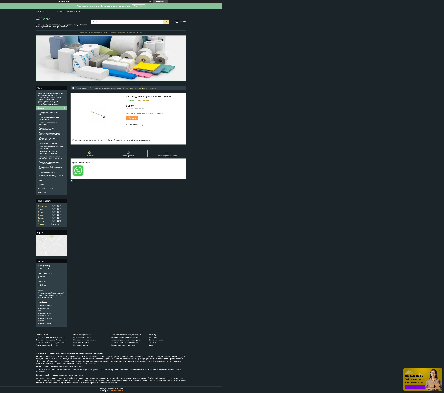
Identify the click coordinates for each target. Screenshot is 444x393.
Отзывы (41, 184)
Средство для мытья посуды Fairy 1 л (50, 337)
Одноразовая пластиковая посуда (49, 113)
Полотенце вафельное (82, 337)
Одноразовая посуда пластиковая (124, 345)
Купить (133, 118)
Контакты (131, 33)
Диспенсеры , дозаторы (48, 143)
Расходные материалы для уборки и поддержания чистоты (51, 134)
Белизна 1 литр (42, 335)
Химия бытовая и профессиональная (125, 337)
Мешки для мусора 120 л (82, 335)
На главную (153, 335)
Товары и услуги (82, 88)
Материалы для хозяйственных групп (125, 340)
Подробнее (139, 6)
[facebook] (71, 181)
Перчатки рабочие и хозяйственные (46, 128)
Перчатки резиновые (81, 345)
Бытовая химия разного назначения (48, 123)
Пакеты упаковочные (47, 172)
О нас (139, 33)
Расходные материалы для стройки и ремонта (49, 163)
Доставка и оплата (117, 33)
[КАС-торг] (62, 18)
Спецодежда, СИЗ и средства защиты (50, 168)
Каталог (41, 108)
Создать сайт (59, 1)
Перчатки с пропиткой (81, 342)
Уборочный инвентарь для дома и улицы (105, 88)
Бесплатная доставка (142, 140)
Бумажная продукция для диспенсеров (49, 118)
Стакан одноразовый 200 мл (47, 345)
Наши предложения (97, 33)
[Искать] (166, 22)
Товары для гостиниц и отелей (51, 176)
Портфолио (42, 192)
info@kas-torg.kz (46, 266)
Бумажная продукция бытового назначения (51, 147)
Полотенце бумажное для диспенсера (50, 342)
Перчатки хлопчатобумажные (84, 340)
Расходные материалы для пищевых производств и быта (50, 157)
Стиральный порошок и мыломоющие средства (48, 152)
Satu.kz (121, 389)
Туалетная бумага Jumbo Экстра (48, 340)
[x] (74, 181)
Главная (83, 33)
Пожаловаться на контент (114, 391)
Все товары (153, 337)
